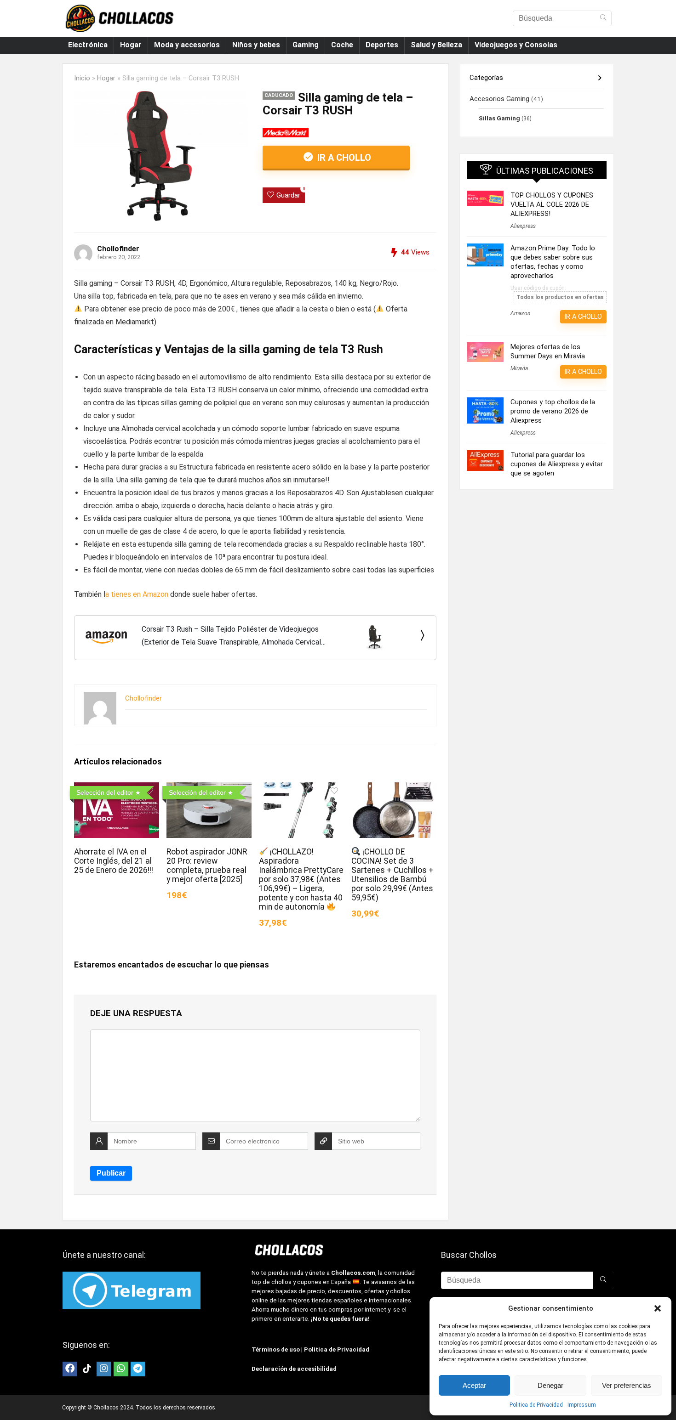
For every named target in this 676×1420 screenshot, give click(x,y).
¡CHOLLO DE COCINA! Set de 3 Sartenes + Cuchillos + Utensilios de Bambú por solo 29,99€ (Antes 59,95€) (392, 874)
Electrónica (88, 44)
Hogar (131, 44)
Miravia (519, 368)
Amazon (520, 313)
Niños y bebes (256, 44)
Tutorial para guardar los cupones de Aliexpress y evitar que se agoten (556, 464)
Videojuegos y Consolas (516, 44)
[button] (657, 1308)
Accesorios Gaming (499, 99)
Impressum (581, 1405)
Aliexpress (523, 226)
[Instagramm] (104, 1369)
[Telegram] (138, 1369)
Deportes (382, 44)
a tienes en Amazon (136, 594)
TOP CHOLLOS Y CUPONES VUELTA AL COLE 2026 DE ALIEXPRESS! (551, 204)
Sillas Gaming (499, 118)
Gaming (305, 44)
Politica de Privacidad (536, 1405)
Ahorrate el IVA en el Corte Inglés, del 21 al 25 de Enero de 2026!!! (113, 861)
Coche (342, 44)
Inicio (82, 78)
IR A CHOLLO (343, 157)
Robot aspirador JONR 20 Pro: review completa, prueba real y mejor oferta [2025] (206, 865)
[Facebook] (70, 1369)
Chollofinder (118, 248)
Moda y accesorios (187, 44)
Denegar (550, 1385)
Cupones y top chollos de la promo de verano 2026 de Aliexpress (552, 411)
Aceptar (474, 1385)
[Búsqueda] (603, 18)
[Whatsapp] (121, 1369)
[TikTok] (87, 1369)
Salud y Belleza (436, 44)
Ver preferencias (626, 1385)
